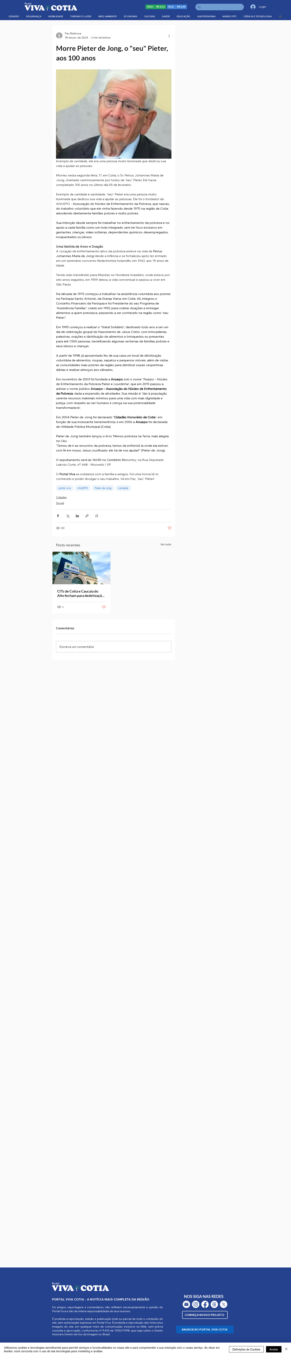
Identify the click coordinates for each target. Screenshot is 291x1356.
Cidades (61, 497)
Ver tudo (165, 544)
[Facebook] (205, 1304)
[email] (186, 1304)
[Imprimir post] (97, 516)
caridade (123, 488)
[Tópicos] (214, 1304)
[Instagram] (195, 1304)
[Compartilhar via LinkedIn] (77, 516)
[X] (223, 1304)
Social (60, 503)
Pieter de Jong (103, 488)
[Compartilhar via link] (87, 516)
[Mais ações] (169, 35)
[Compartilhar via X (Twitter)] (67, 516)
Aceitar (273, 1349)
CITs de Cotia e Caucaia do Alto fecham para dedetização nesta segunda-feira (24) (80, 593)
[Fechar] (286, 1349)
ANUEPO (82, 488)
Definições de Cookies (246, 1349)
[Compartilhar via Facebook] (58, 516)
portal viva (65, 488)
